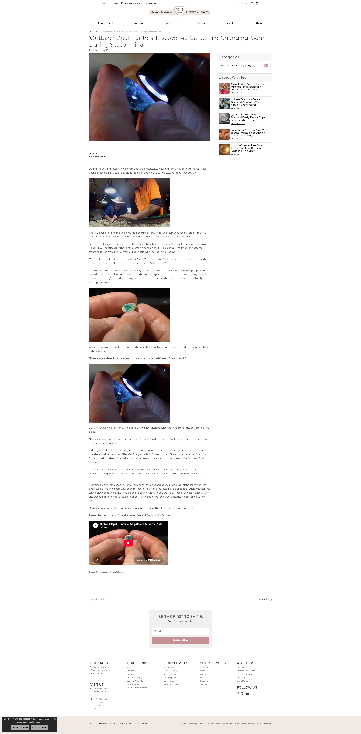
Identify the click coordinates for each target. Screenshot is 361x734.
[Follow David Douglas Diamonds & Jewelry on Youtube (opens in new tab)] (247, 694)
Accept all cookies (39, 727)
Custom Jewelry (170, 671)
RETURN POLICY (141, 724)
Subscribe (180, 640)
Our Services (132, 674)
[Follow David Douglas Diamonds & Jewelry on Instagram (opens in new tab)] (242, 694)
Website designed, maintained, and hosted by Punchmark (250, 724)
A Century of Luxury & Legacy (244, 65)
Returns (130, 671)
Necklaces (204, 678)
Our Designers (243, 678)
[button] (240, 3)
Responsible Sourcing (246, 671)
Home (91, 31)
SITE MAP (94, 724)
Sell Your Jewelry (170, 674)
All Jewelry (204, 667)
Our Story (241, 667)
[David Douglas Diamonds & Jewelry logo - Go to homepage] (180, 12)
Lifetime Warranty (134, 678)
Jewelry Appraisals (171, 678)
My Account (132, 667)
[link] (110, 3)
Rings (202, 671)
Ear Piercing (169, 681)
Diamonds (170, 23)
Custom (201, 23)
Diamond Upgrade (135, 681)
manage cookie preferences (27, 722)
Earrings (203, 674)
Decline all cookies (20, 727)
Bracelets (204, 681)
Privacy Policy (43, 719)
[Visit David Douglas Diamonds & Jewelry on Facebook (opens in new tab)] (238, 694)
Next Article (264, 599)
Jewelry (230, 23)
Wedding (139, 23)
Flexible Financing (134, 684)
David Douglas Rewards (137, 688)
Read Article (238, 93)
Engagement (105, 23)
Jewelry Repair (170, 667)
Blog (97, 31)
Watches (204, 684)
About (259, 23)
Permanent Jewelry (172, 684)
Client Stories (242, 681)
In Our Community (245, 674)
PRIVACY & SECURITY (107, 724)
